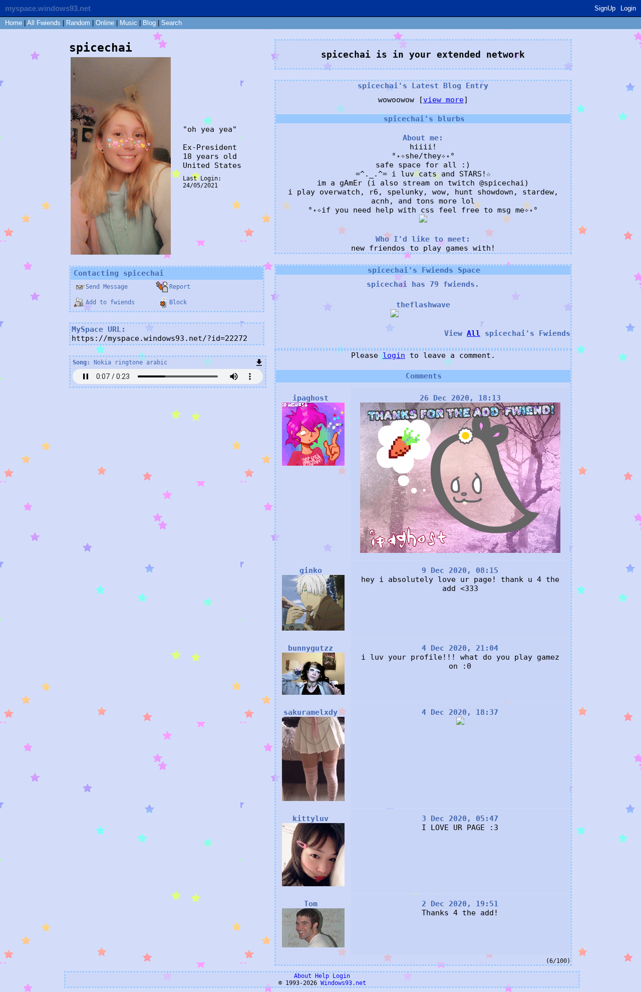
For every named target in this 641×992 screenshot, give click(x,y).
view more (443, 99)
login (394, 355)
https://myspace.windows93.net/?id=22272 (159, 338)
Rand (78, 23)
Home (13, 23)
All (44, 23)
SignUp (604, 8)
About (302, 975)
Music (128, 23)
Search (171, 23)
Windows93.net (343, 982)
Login (628, 8)
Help (322, 975)
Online (105, 23)
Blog (149, 23)
